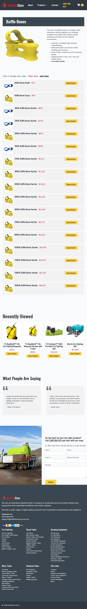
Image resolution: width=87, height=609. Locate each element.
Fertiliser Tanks (56, 559)
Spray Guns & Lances (58, 551)
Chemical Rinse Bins (58, 561)
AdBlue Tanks (31, 545)
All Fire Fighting (7, 533)
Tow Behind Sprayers (58, 541)
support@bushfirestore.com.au (15, 519)
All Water (5, 569)
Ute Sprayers (55, 539)
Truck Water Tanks (8, 573)
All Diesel (29, 533)
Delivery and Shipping (58, 573)
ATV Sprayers (55, 535)
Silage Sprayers (31, 579)
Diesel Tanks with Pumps (35, 537)
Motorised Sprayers (58, 547)
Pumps (4, 539)
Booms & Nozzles (57, 549)
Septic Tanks (30, 577)
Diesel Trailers (31, 541)
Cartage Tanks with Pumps (11, 579)
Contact (55, 5)
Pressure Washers (8, 581)
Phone (48, 457)
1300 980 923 (67, 5)
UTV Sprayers (55, 537)
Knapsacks (5, 545)
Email (69, 450)
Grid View (44, 76)
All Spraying (55, 533)
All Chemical (30, 569)
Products (41, 5)
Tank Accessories (8, 589)
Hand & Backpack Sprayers (60, 557)
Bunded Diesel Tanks (33, 543)
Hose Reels (6, 543)
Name (47, 450)
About (30, 5)
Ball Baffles (6, 583)
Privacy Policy (55, 577)
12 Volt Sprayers (56, 545)
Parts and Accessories (34, 551)
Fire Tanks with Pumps (10, 535)
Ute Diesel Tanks (32, 539)
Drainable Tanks (31, 571)
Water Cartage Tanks (9, 571)
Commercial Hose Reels (10, 587)
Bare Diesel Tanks (32, 535)
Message (48, 465)
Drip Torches (6, 547)
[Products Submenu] (47, 5)
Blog (52, 581)
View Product (11, 353)
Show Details (71, 83)
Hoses (4, 541)
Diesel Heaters (31, 553)
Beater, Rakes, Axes (9, 549)
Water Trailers (7, 577)
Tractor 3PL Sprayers (58, 543)
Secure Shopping (57, 579)
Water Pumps (6, 585)
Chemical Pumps (56, 553)
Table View (33, 76)
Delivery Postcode (73, 457)
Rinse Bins (29, 573)
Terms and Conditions (58, 575)
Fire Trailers (6, 537)
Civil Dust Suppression (10, 575)
